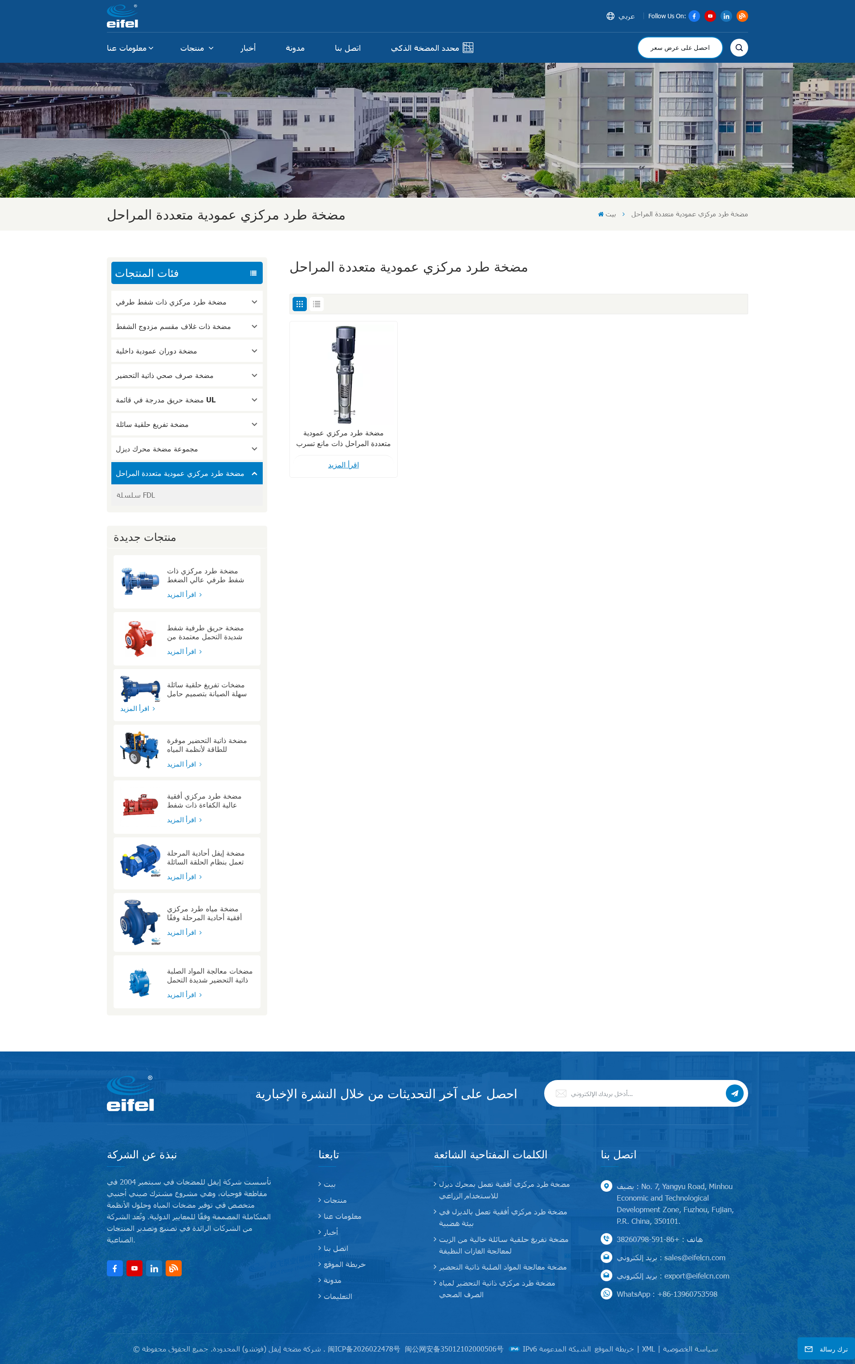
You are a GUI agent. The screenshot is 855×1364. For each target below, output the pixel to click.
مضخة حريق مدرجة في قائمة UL (166, 399)
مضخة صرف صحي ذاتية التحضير (165, 375)
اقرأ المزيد (182, 594)
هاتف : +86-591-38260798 (660, 1239)
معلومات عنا (127, 47)
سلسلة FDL (136, 494)
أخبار (248, 47)
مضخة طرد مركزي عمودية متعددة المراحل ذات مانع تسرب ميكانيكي (343, 438)
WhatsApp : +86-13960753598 (667, 1294)
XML (648, 1348)
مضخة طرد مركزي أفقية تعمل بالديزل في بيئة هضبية (503, 1217)
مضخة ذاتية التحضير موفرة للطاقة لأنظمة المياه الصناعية (207, 745)
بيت (611, 213)
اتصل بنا (348, 47)
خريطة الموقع (345, 1264)
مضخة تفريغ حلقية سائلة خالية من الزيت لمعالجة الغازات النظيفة (504, 1244)
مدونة (295, 47)
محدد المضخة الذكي (425, 47)
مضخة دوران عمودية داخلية (156, 350)
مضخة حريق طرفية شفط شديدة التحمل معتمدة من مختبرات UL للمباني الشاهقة (210, 632)
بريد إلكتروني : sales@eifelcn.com (671, 1257)
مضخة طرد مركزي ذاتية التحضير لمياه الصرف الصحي (497, 1288)
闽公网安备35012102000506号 (454, 1348)
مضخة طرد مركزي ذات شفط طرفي (171, 301)
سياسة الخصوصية (690, 1348)
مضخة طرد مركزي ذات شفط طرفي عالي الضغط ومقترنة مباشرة (205, 575)
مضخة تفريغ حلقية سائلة (152, 424)
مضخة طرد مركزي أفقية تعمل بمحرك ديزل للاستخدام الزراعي (504, 1189)
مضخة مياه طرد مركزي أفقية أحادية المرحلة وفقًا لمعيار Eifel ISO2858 (204, 913)
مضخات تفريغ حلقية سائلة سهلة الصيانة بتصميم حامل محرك (207, 689)
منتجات (193, 47)
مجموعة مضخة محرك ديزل (157, 448)
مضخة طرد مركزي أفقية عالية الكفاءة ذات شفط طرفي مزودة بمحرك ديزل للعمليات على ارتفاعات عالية (210, 800)
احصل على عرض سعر (680, 47)
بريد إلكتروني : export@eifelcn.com (673, 1275)
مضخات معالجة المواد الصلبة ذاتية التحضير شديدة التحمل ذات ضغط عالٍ (210, 975)
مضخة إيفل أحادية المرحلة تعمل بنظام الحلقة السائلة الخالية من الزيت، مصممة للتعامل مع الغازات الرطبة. (207, 857)
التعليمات (338, 1296)
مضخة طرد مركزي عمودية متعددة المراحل (180, 473)
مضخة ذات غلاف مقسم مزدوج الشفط (173, 326)
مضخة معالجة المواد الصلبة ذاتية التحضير (503, 1266)
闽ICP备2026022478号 (364, 1348)
